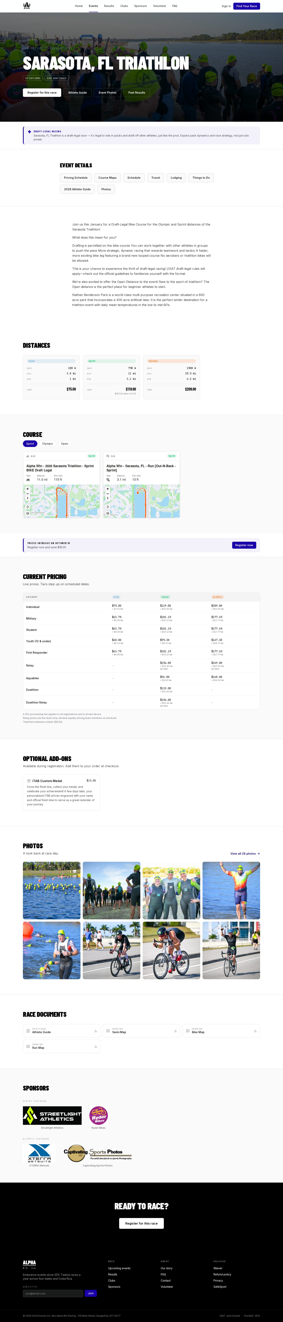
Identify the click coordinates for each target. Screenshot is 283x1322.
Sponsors (140, 6)
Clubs (124, 6)
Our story (166, 1268)
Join (91, 1293)
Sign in (226, 6)
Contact (166, 1280)
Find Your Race (246, 6)
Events (93, 6)
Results (109, 6)
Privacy (218, 1280)
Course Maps (107, 177)
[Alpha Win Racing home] (27, 6)
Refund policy (222, 1274)
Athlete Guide (77, 92)
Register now (244, 545)
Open (64, 443)
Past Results (136, 92)
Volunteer (159, 6)
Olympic (47, 443)
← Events (30, 39)
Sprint (30, 443)
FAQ (174, 6)
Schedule (134, 177)
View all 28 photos (243, 853)
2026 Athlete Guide (77, 189)
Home (79, 6)
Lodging (176, 177)
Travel (155, 177)
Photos (106, 189)
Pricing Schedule (76, 177)
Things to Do (201, 177)
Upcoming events (119, 1268)
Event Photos (107, 92)
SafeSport (220, 1286)
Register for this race (42, 92)
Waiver (218, 1268)
